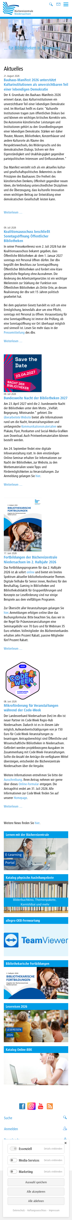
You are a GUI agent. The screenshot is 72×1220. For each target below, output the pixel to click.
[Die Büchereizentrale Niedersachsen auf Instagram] (31, 1106)
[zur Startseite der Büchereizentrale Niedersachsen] (18, 8)
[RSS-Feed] (50, 1106)
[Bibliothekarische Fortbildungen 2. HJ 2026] (36, 983)
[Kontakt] (58, 4)
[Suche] (51, 4)
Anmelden (11, 1129)
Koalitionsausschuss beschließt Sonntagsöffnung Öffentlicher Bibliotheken (27, 236)
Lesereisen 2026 (16, 1006)
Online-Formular (29, 784)
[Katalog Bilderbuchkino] (36, 897)
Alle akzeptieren (36, 1191)
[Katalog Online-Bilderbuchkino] (36, 1069)
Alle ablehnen (36, 1201)
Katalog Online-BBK (19, 1049)
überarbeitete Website (17, 417)
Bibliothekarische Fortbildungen (27, 963)
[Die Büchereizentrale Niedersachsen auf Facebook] (22, 1106)
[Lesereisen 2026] (36, 1026)
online (31, 572)
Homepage (20, 798)
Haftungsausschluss (36, 1210)
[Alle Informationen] (36, 940)
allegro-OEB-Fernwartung (23, 920)
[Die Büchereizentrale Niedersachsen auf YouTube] (40, 1106)
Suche (8, 1118)
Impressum (54, 1210)
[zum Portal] (36, 854)
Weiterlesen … (13, 212)
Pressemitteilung (15, 332)
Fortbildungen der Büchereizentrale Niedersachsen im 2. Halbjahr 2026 (30, 559)
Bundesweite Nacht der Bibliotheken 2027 (35, 398)
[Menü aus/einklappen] (65, 4)
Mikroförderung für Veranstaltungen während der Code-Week (31, 707)
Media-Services (29, 1160)
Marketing (26, 1172)
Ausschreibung (13, 779)
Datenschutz (19, 1210)
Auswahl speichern (36, 1182)
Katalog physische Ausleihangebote (30, 877)
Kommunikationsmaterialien (39, 426)
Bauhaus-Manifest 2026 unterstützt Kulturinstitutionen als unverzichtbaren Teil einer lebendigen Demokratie (36, 85)
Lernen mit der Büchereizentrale (27, 834)
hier (38, 476)
